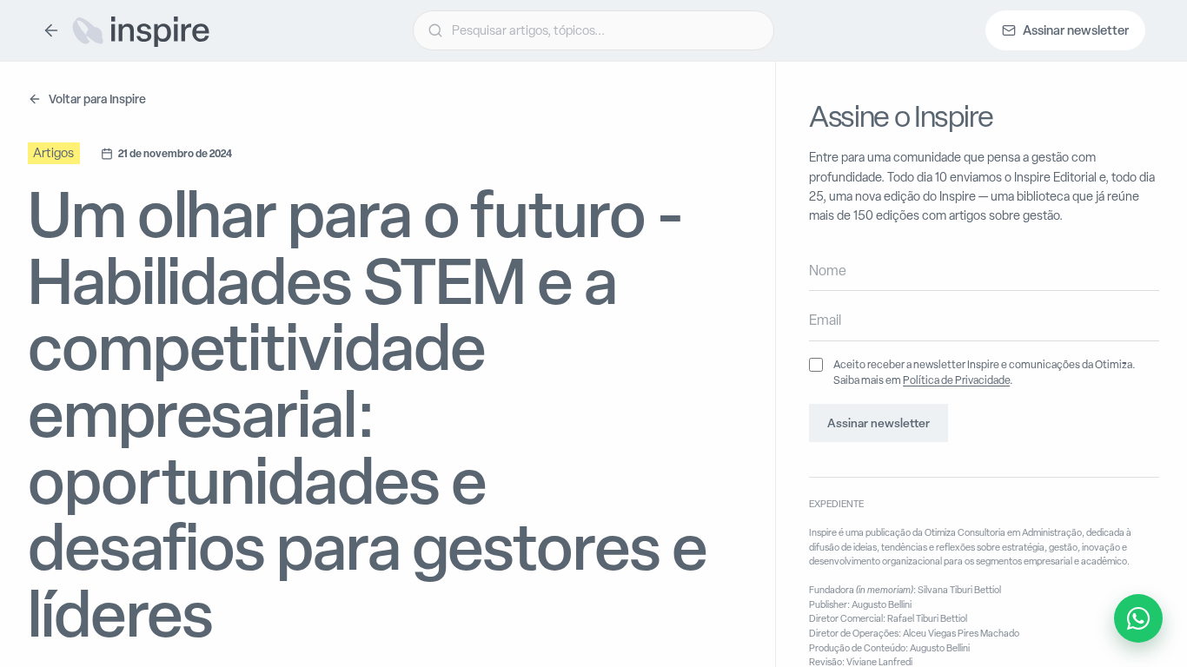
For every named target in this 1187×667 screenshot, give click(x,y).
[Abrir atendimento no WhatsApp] (1138, 618)
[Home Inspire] (140, 30)
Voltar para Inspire (97, 98)
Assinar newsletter (878, 423)
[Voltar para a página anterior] (51, 30)
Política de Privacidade (956, 380)
